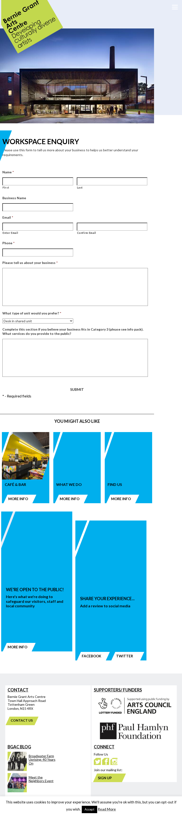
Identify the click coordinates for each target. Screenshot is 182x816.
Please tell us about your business (30, 263)
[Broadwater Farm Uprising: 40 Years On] (32, 770)
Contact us (21, 720)
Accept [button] (89, 809)
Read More (107, 809)
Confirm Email (86, 232)
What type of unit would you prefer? (31, 313)
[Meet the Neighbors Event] (32, 791)
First (6, 187)
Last (80, 187)
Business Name (14, 198)
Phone (8, 243)
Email (7, 217)
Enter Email (10, 232)
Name (8, 172)
